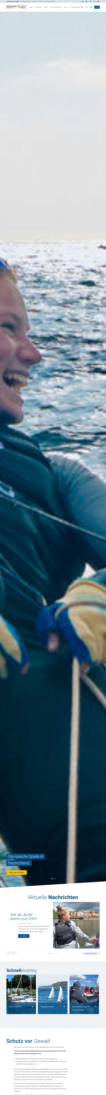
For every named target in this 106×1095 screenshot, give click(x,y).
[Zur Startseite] (16, 7)
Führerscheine (41, 1)
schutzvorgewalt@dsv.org (48, 1059)
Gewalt (28, 1041)
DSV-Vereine (15, 1006)
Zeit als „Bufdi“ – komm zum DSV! (23, 917)
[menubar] (58, 7)
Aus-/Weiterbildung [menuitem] (56, 7)
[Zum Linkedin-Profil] (98, 1)
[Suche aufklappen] (91, 7)
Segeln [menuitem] (31, 7)
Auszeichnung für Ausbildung (81, 1008)
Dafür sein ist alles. (16, 872)
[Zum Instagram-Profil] (94, 1)
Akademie (34, 1)
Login (97, 7)
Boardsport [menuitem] (38, 7)
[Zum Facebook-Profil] (90, 1)
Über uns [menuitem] (66, 7)
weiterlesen (23, 936)
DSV (30, 923)
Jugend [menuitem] (46, 7)
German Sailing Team (26, 1)
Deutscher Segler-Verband (13, 1)
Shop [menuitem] (86, 7)
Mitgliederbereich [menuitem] (76, 7)
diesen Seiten (21, 1083)
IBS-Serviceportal (50, 1)
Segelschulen (47, 1006)
